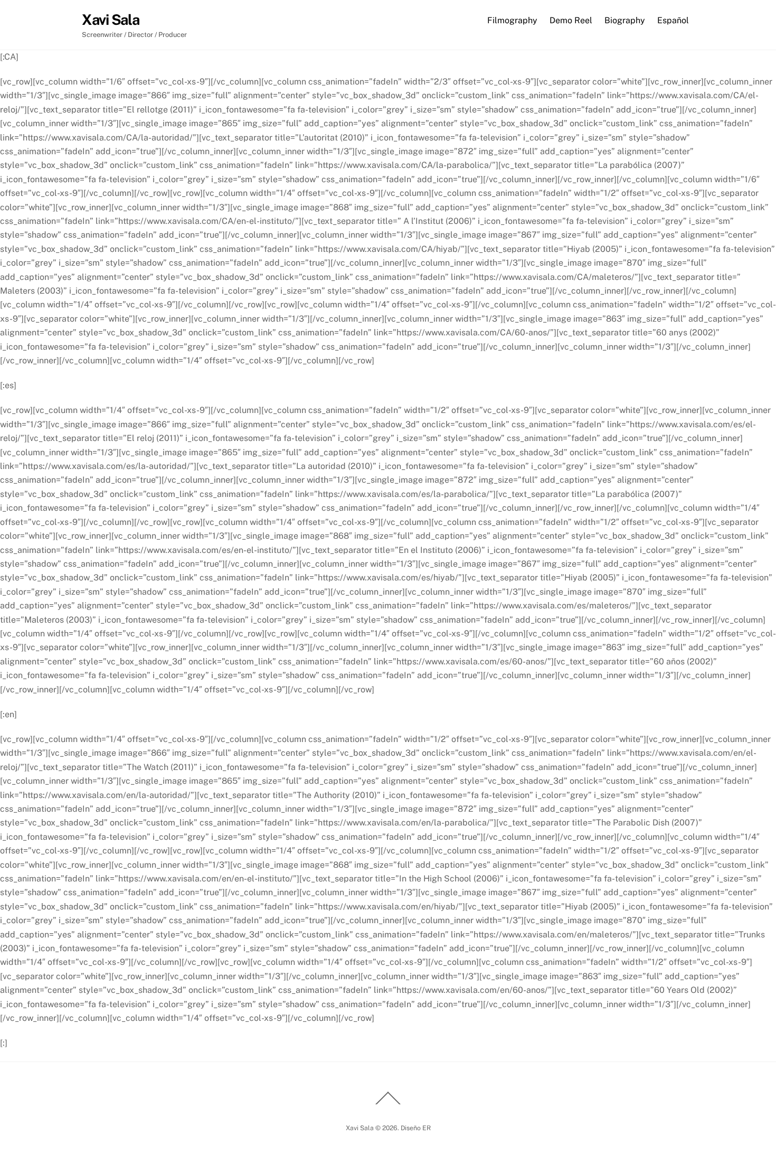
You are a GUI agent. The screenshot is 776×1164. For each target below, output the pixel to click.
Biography (624, 20)
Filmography (512, 20)
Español (673, 20)
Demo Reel (571, 20)
